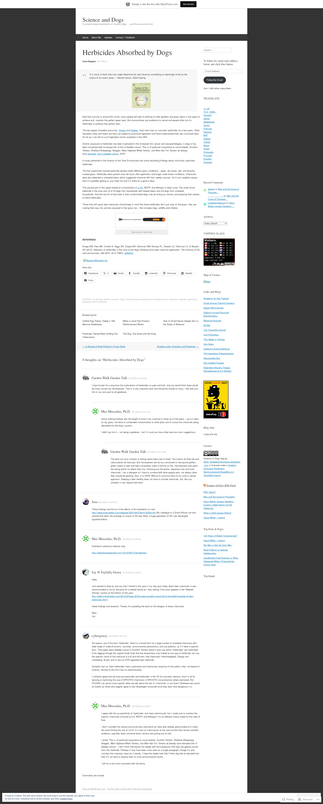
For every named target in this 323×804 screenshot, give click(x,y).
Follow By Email (215, 79)
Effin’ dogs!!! (210, 492)
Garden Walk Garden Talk (109, 378)
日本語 (207, 142)
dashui (211, 189)
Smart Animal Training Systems (219, 303)
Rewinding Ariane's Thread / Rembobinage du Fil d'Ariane (217, 369)
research (115, 299)
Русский (208, 155)
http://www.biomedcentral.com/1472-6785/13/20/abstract (119, 552)
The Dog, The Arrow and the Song (139, 333)
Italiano (207, 138)
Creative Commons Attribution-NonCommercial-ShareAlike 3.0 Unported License (220, 470)
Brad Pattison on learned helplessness (216, 551)
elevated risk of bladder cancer (103, 153)
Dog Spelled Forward (214, 362)
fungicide (182, 299)
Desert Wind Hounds (214, 307)
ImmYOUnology (211, 334)
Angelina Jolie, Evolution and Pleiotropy (178, 346)
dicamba (173, 299)
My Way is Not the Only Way (218, 545)
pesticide (103, 301)
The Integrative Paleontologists (219, 353)
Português (208, 152)
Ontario (122, 130)
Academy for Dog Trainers (216, 298)
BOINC (207, 325)
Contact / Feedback (125, 37)
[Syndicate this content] (205, 485)
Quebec (134, 130)
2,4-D (140, 187)
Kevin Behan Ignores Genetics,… (221, 204)
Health (107, 299)
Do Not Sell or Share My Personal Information (129, 788)
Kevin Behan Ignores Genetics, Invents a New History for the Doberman (219, 505)
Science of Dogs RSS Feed (221, 485)
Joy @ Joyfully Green (106, 572)
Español (207, 158)
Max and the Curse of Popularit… (223, 197)
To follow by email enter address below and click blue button (221, 62)
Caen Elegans (89, 61)
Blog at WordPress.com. (94, 788)
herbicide (86, 301)
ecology (99, 299)
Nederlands (209, 121)
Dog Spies (209, 344)
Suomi (207, 125)
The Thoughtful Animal (215, 330)
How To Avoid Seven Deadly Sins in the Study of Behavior (180, 322)
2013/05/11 (102, 61)
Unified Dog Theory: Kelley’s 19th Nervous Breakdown (98, 322)
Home (85, 37)
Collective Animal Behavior (217, 348)
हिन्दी (205, 135)
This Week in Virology (214, 339)
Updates (108, 37)
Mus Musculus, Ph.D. (116, 411)
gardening (192, 299)
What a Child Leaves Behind (217, 512)
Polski (207, 148)
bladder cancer (161, 299)
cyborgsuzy (99, 635)
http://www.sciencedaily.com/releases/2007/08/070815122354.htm (124, 512)
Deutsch (208, 132)
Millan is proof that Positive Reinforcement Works (136, 322)
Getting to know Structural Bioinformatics (216, 314)
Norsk (206, 145)
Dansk (207, 118)
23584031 (129, 253)
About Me (96, 37)
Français (208, 128)
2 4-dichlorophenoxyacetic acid (139, 299)
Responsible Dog (212, 358)
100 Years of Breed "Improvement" (220, 535)
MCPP (95, 301)
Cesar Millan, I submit (214, 517)
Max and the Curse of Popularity (219, 496)
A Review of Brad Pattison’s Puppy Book (103, 346)
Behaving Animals (212, 320)
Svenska (208, 162)
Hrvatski (208, 115)
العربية (207, 108)
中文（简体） (210, 111)
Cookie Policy (66, 798)
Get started (188, 4)
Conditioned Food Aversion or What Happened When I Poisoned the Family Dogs (221, 561)
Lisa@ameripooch (216, 202)
